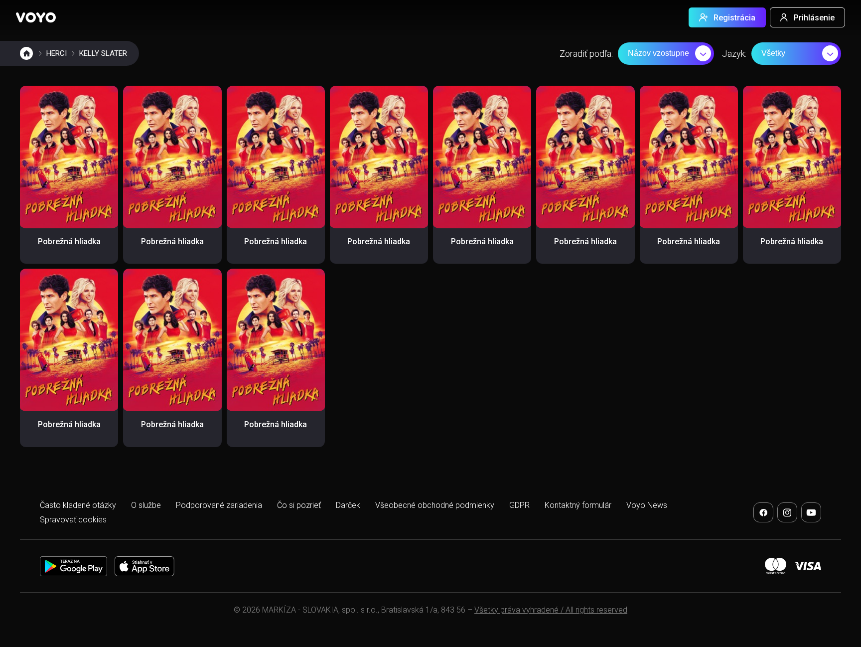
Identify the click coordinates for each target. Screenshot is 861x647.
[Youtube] (811, 512)
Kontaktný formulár (578, 505)
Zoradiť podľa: (586, 53)
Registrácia (734, 17)
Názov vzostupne (658, 53)
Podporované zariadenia (219, 505)
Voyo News (646, 505)
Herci (56, 53)
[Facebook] (763, 512)
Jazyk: (734, 53)
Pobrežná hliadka (69, 241)
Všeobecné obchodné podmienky (434, 505)
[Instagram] (787, 512)
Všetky (773, 53)
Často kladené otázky (78, 505)
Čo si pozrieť (299, 505)
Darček (348, 505)
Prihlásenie (814, 17)
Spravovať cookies (73, 519)
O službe (146, 505)
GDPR (519, 505)
